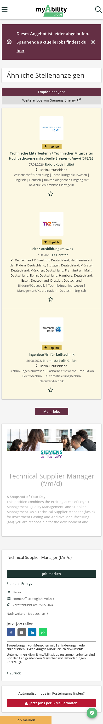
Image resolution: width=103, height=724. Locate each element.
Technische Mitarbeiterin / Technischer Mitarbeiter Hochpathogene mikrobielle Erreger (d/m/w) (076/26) (51, 156)
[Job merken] (51, 193)
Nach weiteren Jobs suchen (26, 614)
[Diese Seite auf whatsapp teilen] (43, 632)
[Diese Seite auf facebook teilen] (11, 632)
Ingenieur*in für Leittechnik (51, 354)
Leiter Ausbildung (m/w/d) (51, 248)
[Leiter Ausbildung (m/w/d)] (51, 224)
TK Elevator (60, 255)
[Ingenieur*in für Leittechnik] (51, 329)
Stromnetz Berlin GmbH (60, 361)
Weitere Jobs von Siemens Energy (49, 100)
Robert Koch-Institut (59, 164)
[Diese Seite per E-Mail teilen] (21, 632)
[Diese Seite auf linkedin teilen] (32, 632)
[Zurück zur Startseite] (51, 9)
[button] (94, 42)
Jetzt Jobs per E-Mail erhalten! (54, 703)
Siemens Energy (19, 583)
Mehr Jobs (51, 411)
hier (20, 50)
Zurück (15, 673)
